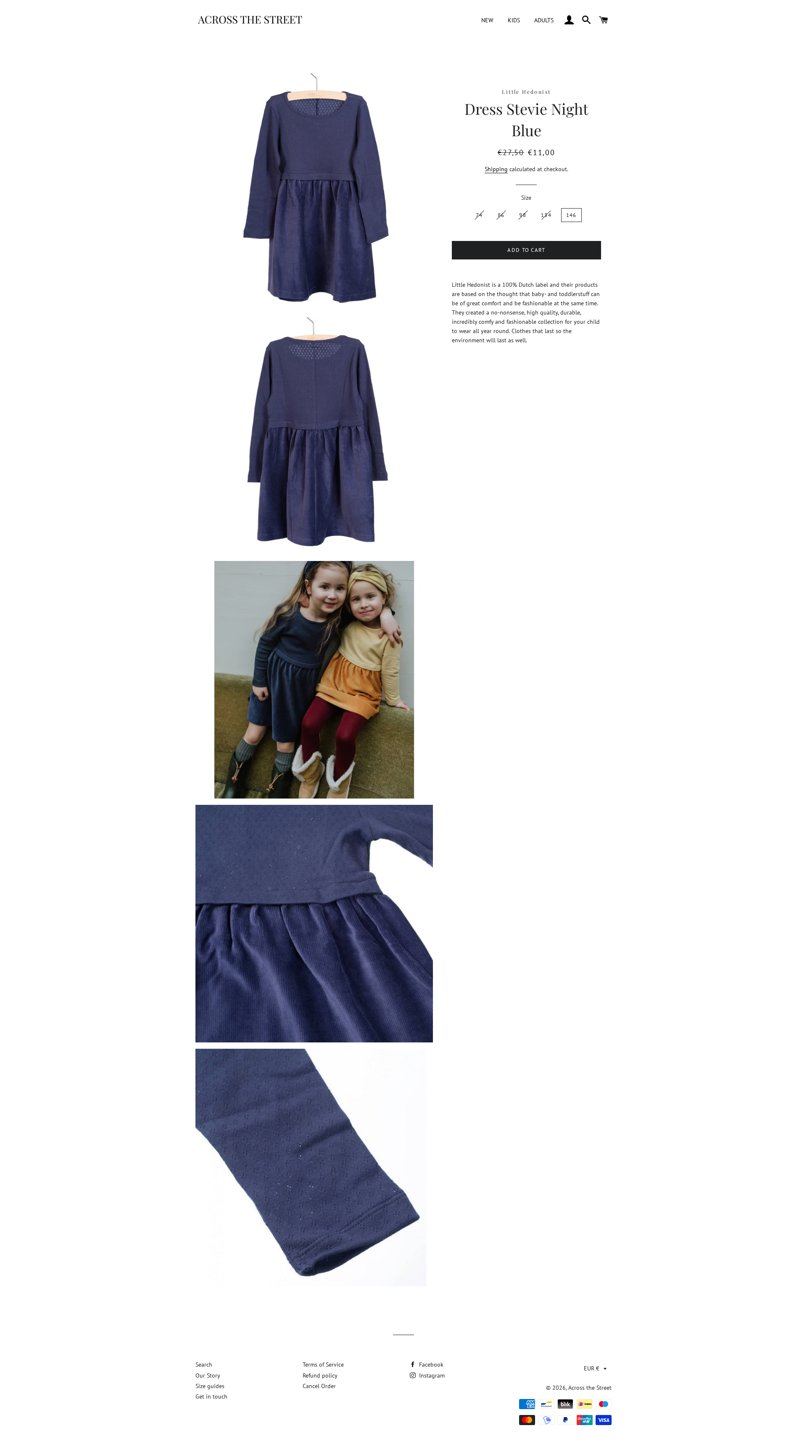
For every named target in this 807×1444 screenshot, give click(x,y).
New (487, 20)
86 (501, 215)
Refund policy (320, 1375)
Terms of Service (323, 1364)
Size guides (209, 1386)
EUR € (591, 1368)
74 (479, 215)
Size (526, 197)
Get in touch (211, 1396)
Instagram (431, 1375)
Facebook (430, 1364)
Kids (514, 20)
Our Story (207, 1375)
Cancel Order (319, 1386)
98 (522, 215)
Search (203, 1364)
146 (571, 215)
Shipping (496, 169)
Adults (544, 20)
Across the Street (590, 1387)
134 (546, 215)
